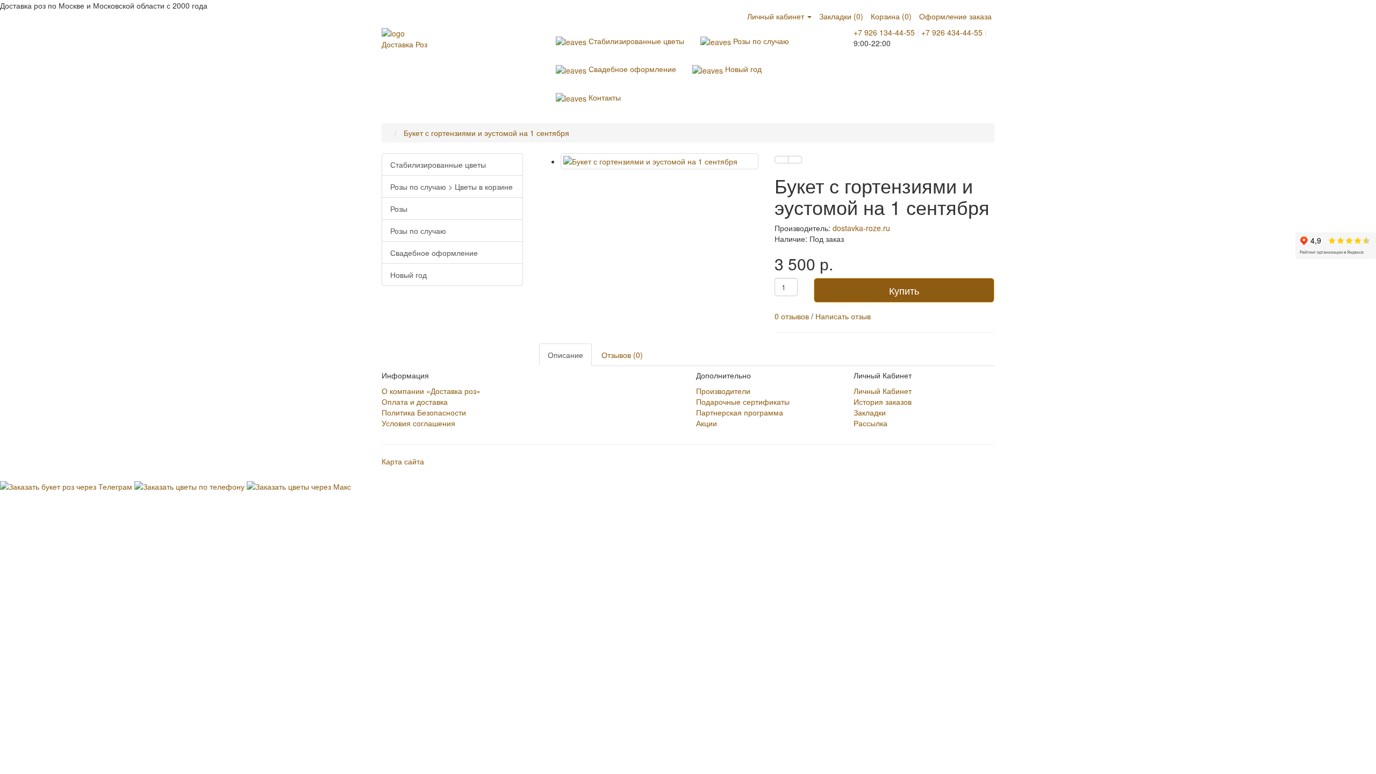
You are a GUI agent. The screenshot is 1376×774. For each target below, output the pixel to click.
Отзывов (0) (622, 354)
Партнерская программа (739, 412)
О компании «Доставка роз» (431, 390)
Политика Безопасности (424, 412)
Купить (904, 290)
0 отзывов (792, 316)
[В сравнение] (795, 159)
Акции (706, 423)
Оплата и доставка (415, 401)
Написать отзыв (843, 316)
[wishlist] (782, 159)
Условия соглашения (418, 423)
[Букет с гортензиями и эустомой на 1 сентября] (660, 161)
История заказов (883, 401)
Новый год (742, 68)
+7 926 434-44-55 (952, 32)
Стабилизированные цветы (635, 40)
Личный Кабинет (883, 390)
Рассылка (870, 423)
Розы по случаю (760, 40)
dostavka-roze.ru (861, 228)
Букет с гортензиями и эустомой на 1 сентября (486, 132)
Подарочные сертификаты (743, 401)
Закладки (870, 412)
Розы (398, 208)
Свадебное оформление (631, 68)
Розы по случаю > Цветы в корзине (451, 186)
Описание (565, 354)
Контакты (603, 97)
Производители (723, 390)
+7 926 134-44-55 (884, 32)
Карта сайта (403, 461)
